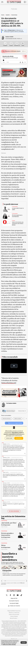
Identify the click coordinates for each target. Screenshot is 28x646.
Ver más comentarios (14, 511)
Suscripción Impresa (14, 601)
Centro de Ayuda (14, 616)
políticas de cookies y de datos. (9, 644)
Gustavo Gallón (9, 36)
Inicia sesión (14, 575)
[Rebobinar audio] (20, 62)
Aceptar (24, 642)
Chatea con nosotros (15, 605)
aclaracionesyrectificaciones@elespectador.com (17, 629)
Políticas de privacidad (14, 614)
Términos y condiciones (14, 612)
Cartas (13, 220)
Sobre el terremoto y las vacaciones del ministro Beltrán (17, 224)
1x (25, 62)
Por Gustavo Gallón (11, 403)
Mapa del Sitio (14, 598)
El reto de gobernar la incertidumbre (17, 216)
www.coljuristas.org (9, 383)
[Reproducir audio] (3, 60)
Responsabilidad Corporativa (14, 610)
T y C (15, 582)
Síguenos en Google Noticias (15, 423)
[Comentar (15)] (17, 43)
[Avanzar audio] (22, 62)
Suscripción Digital (14, 603)
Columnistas (15, 206)
